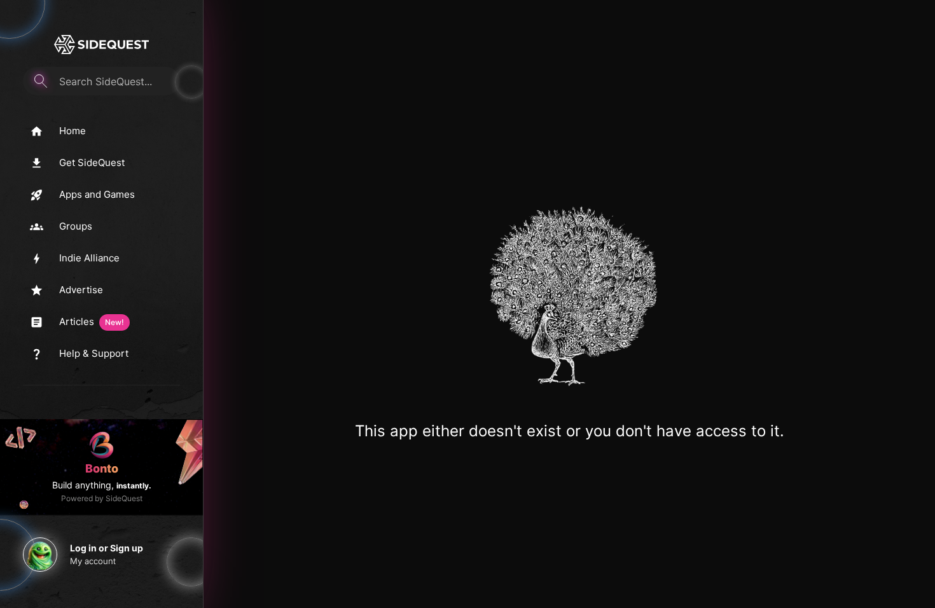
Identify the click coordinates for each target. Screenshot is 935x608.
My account (93, 561)
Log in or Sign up (106, 547)
